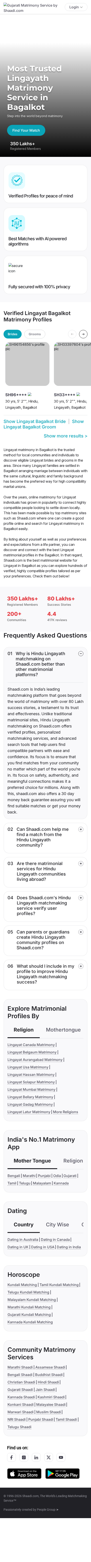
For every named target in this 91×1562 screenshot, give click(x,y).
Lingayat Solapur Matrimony (31, 1082)
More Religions (65, 1112)
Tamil (12, 1183)
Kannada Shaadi (21, 1397)
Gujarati (69, 1175)
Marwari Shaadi (21, 1412)
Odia (57, 1175)
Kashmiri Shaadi (51, 1397)
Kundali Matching (22, 1285)
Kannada (61, 1183)
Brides (12, 334)
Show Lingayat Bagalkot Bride (35, 421)
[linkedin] (36, 1457)
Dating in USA (42, 1247)
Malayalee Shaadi (51, 1404)
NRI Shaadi (17, 1419)
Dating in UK (18, 1247)
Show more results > (65, 436)
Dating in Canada (55, 1239)
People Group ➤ (48, 1509)
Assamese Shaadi (50, 1367)
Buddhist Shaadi (49, 1374)
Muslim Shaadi (48, 1412)
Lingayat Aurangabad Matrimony (35, 1059)
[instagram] (23, 1457)
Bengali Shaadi (20, 1374)
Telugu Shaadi (19, 1427)
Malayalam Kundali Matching (32, 1299)
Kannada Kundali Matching (30, 1322)
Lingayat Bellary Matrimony (30, 1097)
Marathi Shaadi (20, 1367)
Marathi (29, 1175)
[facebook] (11, 1457)
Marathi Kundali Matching (29, 1307)
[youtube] (61, 1457)
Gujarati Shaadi (20, 1389)
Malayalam (42, 1183)
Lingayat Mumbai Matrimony (31, 1089)
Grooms (35, 334)
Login (74, 7)
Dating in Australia (23, 1239)
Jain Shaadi (45, 1389)
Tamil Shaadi (66, 1419)
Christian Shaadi (21, 1382)
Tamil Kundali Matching (59, 1285)
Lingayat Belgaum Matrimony (32, 1052)
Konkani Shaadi (21, 1404)
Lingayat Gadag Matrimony (30, 1104)
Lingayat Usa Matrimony (28, 1067)
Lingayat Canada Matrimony (31, 1045)
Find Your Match (26, 130)
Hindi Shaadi (48, 1382)
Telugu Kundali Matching (28, 1292)
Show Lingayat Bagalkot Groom (44, 424)
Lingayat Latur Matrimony (29, 1112)
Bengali (14, 1175)
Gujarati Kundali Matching (29, 1314)
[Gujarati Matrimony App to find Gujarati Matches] (24, 1473)
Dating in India (69, 1247)
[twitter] (48, 1457)
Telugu (24, 1183)
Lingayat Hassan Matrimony (31, 1074)
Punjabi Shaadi (40, 1419)
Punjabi (44, 1175)
